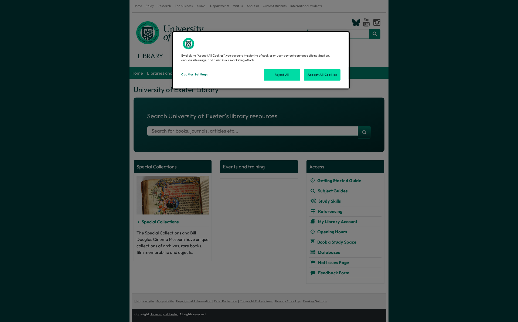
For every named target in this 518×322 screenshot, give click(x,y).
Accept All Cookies (322, 75)
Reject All (282, 75)
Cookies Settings (194, 74)
